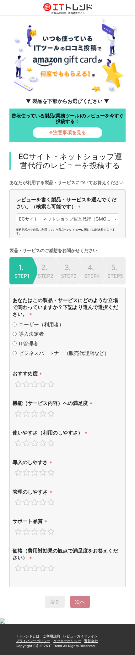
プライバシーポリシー (33, 641)
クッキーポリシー (67, 641)
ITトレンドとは (28, 636)
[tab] (21, 270)
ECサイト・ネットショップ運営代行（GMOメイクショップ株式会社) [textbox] (69, 218)
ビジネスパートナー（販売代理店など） (64, 353)
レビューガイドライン (80, 636)
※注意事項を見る (67, 132)
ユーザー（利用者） (41, 324)
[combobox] (67, 219)
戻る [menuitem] (55, 602)
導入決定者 (31, 334)
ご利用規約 (51, 636)
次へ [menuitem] (80, 602)
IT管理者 (28, 343)
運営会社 (91, 641)
